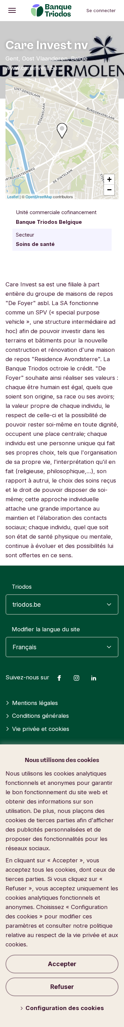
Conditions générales (40, 715)
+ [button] (109, 179)
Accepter (62, 964)
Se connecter (101, 10)
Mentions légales (35, 702)
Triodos (22, 586)
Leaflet (13, 196)
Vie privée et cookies (40, 728)
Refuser (62, 986)
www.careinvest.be (32, 67)
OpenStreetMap (38, 196)
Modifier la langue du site (46, 629)
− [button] (109, 189)
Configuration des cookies (64, 1008)
